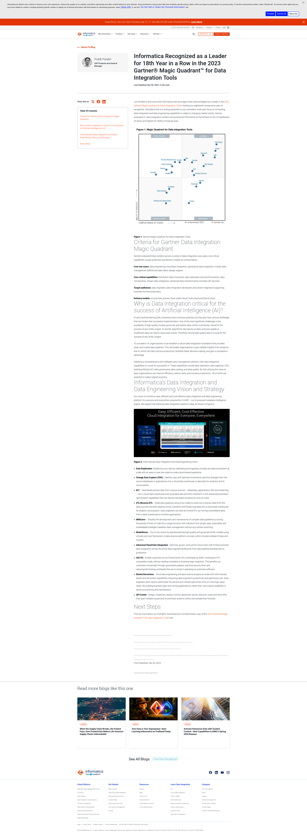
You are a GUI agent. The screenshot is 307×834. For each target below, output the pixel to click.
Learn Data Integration (180, 784)
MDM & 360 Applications (85, 811)
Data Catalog (81, 796)
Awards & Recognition (209, 800)
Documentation (145, 800)
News (203, 793)
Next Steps (85, 143)
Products (119, 34)
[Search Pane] (193, 34)
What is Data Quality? (177, 807)
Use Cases (131, 34)
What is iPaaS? (175, 796)
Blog (141, 793)
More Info (293, 14)
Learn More (196, 22)
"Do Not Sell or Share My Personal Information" (162, 7)
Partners (156, 34)
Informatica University (147, 803)
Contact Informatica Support (211, 811)
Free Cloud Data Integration (117, 793)
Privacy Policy (87, 824)
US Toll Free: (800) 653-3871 (180, 27)
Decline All (281, 14)
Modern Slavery (98, 824)
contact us (205, 34)
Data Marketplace (82, 818)
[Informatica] (86, 34)
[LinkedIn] (216, 772)
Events (142, 789)
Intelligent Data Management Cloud (88, 789)
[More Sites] (228, 27)
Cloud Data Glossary (146, 807)
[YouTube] (222, 772)
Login (224, 27)
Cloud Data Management (146, 673)
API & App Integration (84, 803)
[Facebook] (210, 772)
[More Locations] (193, 27)
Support (209, 27)
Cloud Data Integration (178, 793)
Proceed (270, 14)
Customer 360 (175, 811)
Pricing (218, 27)
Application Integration (178, 814)
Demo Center (112, 789)
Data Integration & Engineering (87, 800)
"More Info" (126, 7)
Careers (204, 796)
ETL (172, 789)
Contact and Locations (209, 803)
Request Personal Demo (116, 796)
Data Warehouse (176, 800)
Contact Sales (112, 800)
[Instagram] (228, 772)
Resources (144, 34)
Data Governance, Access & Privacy (88, 814)
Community (143, 796)
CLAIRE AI (80, 793)
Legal (79, 824)
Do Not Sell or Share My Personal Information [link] (133, 824)
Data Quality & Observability (86, 807)
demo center (221, 34)
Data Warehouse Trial (115, 803)
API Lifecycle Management (116, 807)
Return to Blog (88, 47)
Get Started (113, 784)
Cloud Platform (83, 784)
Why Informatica (104, 34)
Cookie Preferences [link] (111, 824)
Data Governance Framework (180, 803)
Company (199, 27)
